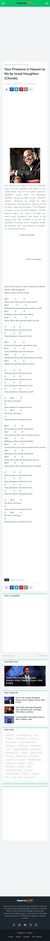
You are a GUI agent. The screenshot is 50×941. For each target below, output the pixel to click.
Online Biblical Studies (34, 760)
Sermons (30, 763)
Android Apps (10, 735)
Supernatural (28, 770)
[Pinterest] (21, 89)
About (18, 937)
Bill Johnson (9, 739)
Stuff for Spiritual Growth (13, 770)
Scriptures (22, 763)
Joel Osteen (9, 756)
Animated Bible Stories (24, 735)
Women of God (29, 777)
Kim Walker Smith (21, 756)
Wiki (7, 777)
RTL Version (37, 937)
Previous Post (9, 656)
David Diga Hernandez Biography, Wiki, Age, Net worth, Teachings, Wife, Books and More (29, 709)
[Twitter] (16, 89)
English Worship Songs (19, 64)
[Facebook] (12, 89)
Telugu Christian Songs (12, 774)
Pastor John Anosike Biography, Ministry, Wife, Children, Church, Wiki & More (24, 681)
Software (21, 767)
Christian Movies (21, 739)
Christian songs (10, 746)
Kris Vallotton (34, 756)
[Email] (26, 89)
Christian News (33, 739)
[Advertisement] (25, 34)
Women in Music (17, 777)
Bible (35, 735)
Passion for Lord (10, 763)
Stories (29, 767)
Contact (26, 937)
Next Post (42, 656)
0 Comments (31, 84)
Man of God (20, 760)
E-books (8, 749)
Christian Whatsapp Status (27, 742)
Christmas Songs (36, 746)
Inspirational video (36, 753)
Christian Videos (11, 742)
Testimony (26, 774)
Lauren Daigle (10, 760)
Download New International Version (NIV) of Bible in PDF (30, 718)
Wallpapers (35, 774)
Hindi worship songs (12, 753)
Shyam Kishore (10, 767)
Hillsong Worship (36, 749)
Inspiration (24, 753)
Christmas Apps (22, 746)
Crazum (30, 933)
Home (6, 64)
